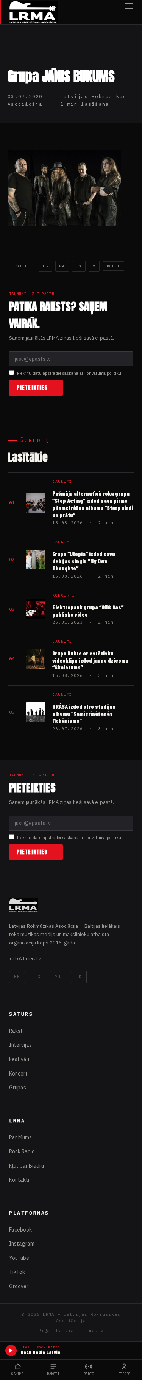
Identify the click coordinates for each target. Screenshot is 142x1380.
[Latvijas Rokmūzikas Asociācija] (33, 12)
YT (58, 976)
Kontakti (19, 1179)
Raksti (16, 1031)
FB (45, 266)
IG (37, 976)
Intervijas (20, 1045)
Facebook (20, 1229)
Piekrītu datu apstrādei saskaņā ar (69, 373)
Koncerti (19, 1073)
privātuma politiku (103, 373)
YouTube (19, 1258)
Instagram (21, 1243)
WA (62, 266)
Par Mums (20, 1137)
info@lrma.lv (25, 958)
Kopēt (113, 266)
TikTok (17, 1272)
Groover (18, 1286)
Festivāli (19, 1059)
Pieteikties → (36, 388)
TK (79, 976)
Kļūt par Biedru (26, 1165)
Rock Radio (22, 1151)
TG (78, 266)
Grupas (17, 1087)
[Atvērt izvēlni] (129, 12)
